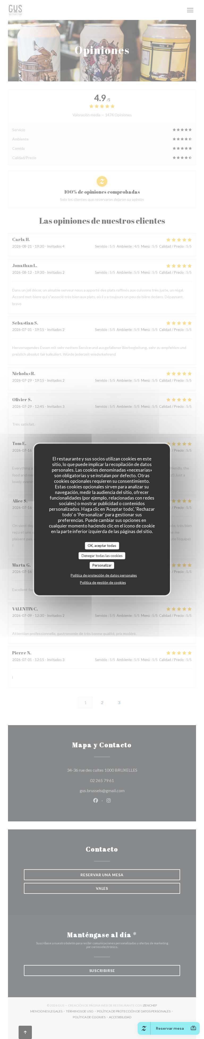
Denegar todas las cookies (102, 555)
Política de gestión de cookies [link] (103, 582)
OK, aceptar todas (102, 545)
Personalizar (102, 565)
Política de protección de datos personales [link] (104, 575)
